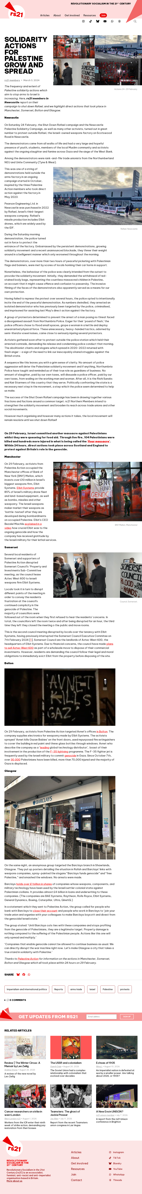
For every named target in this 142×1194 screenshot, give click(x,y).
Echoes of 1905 (105, 1062)
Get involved (72, 15)
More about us (14, 1181)
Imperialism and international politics (27, 989)
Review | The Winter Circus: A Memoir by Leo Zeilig (22, 1064)
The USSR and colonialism (66, 1062)
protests (124, 989)
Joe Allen (54, 1118)
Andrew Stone (10, 1070)
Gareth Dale (55, 1066)
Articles (45, 15)
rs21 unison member (105, 1115)
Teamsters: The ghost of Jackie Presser (65, 1113)
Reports (58, 989)
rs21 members (12, 80)
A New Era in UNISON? (109, 1111)
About (57, 15)
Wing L (99, 1066)
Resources (89, 15)
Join (103, 15)
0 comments (17, 1000)
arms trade (76, 989)
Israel (92, 989)
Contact (76, 1180)
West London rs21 (12, 1118)
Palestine (108, 989)
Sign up (127, 1017)
